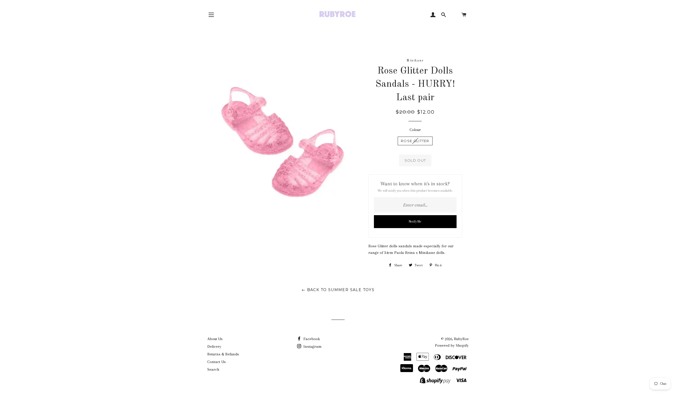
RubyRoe (461, 338)
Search (213, 369)
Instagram (312, 346)
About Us (215, 338)
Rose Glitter (415, 141)
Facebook (311, 338)
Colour (415, 129)
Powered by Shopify (452, 345)
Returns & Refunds (223, 354)
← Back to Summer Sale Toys (338, 289)
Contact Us (216, 361)
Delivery (214, 346)
